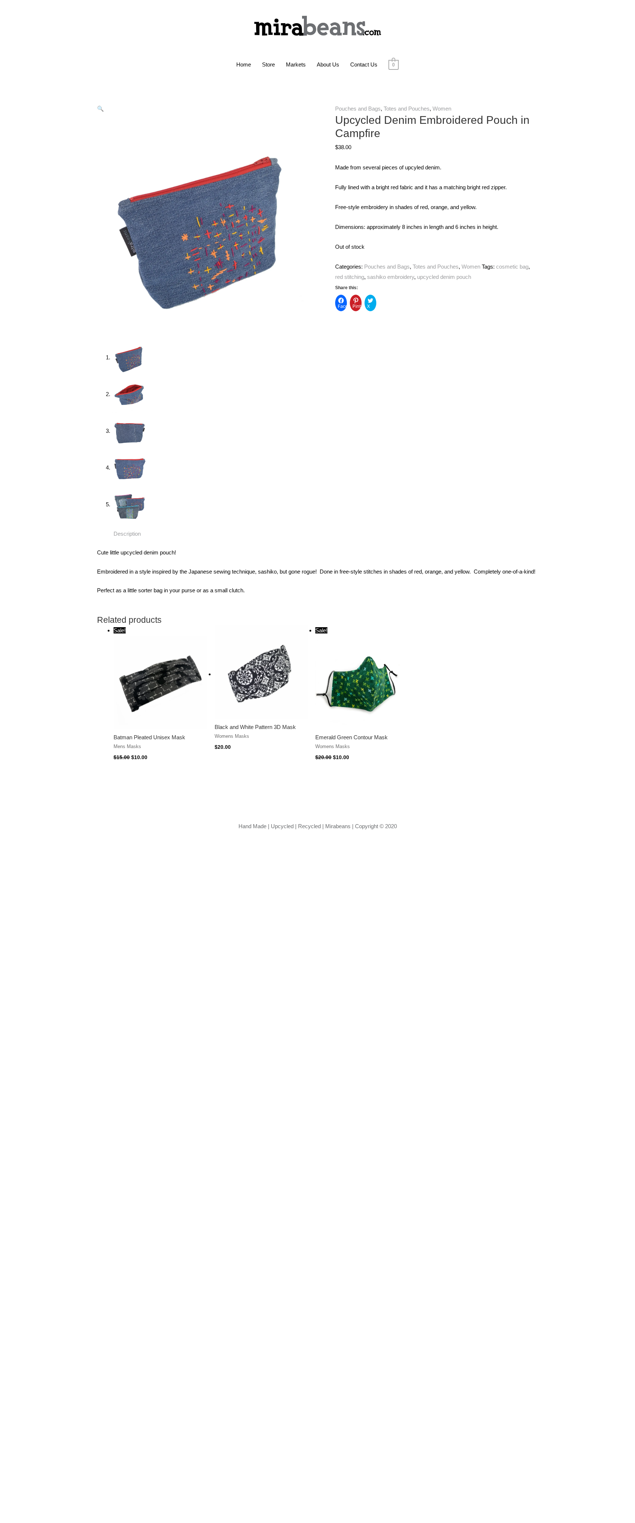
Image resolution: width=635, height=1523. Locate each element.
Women (442, 108)
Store (268, 64)
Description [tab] (127, 534)
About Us (328, 64)
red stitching (349, 277)
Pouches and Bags (358, 108)
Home (243, 64)
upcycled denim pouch (444, 277)
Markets (296, 64)
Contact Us (363, 64)
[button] (100, 108)
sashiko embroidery (390, 277)
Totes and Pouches (407, 108)
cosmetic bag (512, 266)
